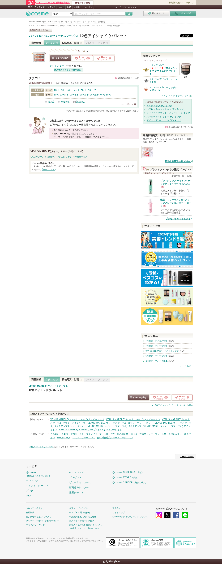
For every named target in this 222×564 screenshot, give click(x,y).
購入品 (51, 101)
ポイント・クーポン (37, 485)
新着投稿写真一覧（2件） (178, 161)
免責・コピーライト (78, 508)
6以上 (90, 90)
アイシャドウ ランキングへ (175, 95)
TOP (30, 7)
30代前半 (84, 95)
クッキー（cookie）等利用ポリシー (42, 521)
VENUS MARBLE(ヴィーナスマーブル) (53, 35)
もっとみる (185, 366)
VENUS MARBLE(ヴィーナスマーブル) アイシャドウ (133, 419)
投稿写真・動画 (72, 42)
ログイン (190, 2)
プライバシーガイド (35, 525)
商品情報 (36, 42)
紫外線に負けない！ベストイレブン (162, 351)
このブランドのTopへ (44, 156)
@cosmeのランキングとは (180, 127)
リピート (65, 101)
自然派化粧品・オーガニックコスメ (115, 437)
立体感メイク (146, 434)
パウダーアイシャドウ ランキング (164, 116)
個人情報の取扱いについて (38, 516)
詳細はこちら (48, 169)
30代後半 (94, 95)
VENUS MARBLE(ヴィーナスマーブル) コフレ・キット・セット (120, 423)
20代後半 (74, 95)
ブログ (61, 7)
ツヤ (112, 434)
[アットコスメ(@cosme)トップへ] (37, 14)
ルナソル (154, 79)
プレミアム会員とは (35, 508)
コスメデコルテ (157, 65)
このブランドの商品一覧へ (74, 156)
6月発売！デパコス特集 (157, 361)
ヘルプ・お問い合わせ (79, 512)
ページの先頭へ (173, 405)
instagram (159, 515)
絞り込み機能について (128, 78)
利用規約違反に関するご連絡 (82, 516)
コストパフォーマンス (83, 437)
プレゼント (75, 477)
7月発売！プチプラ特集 (157, 346)
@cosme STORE (125, 477)
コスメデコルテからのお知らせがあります (157, 68)
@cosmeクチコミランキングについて (130, 516)
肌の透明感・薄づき (127, 434)
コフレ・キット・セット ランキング (165, 109)
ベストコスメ (134, 7)
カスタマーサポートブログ (81, 521)
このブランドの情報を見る (40, 30)
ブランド (51, 7)
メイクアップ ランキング (159, 105)
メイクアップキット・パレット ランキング (168, 113)
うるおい (54, 434)
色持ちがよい (175, 434)
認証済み (80, 101)
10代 (56, 95)
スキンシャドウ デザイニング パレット (163, 71)
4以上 (77, 90)
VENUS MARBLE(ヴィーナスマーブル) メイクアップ (77, 419)
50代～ (109, 95)
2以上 (63, 90)
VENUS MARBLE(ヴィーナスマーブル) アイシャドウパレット (90, 429)
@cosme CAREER (129, 482)
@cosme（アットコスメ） (82, 446)
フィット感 (160, 434)
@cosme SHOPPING (128, 472)
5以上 (83, 90)
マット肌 (103, 434)
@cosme (38, 474)
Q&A (69, 7)
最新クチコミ (76, 492)
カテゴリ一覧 (120, 7)
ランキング (39, 7)
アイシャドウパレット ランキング (164, 120)
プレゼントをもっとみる (178, 218)
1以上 (56, 90)
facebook (176, 515)
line (185, 515)
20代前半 (64, 95)
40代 (102, 95)
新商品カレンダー (79, 487)
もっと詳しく (127, 104)
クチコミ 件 (56, 66)
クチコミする (60, 58)
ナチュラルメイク (88, 434)
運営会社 (116, 508)
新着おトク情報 (82, 3)
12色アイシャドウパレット (103, 36)
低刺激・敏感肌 (69, 434)
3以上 (70, 90)
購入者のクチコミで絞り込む (67, 70)
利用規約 (30, 512)
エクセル (154, 87)
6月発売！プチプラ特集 (157, 356)
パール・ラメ (63, 437)
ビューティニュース (80, 482)
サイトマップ (118, 512)
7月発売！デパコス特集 (157, 341)
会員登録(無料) (175, 2)
